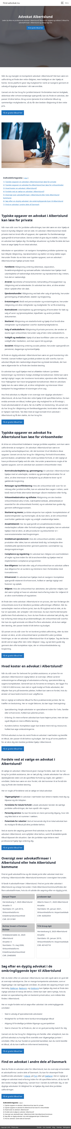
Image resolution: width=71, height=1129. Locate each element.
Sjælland (49, 1076)
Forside (39, 1127)
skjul (25, 178)
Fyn (35, 1076)
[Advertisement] (35, 44)
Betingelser (66, 1127)
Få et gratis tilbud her (35, 28)
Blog (53, 1127)
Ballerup (14, 988)
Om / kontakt (47, 1127)
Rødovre (23, 988)
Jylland (27, 1076)
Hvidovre (35, 988)
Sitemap (59, 1127)
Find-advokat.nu (11, 2)
